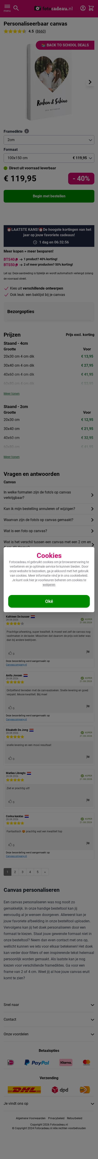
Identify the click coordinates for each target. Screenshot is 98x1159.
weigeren (49, 584)
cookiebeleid (78, 575)
